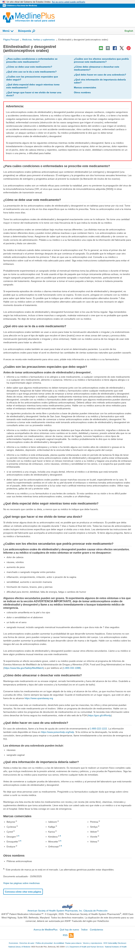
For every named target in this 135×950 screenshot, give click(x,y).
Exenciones (13, 943)
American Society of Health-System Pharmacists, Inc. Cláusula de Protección (67, 910)
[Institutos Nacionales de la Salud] (5, 5)
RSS (65, 935)
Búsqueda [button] (24, 31)
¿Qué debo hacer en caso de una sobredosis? (100, 74)
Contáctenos (96, 929)
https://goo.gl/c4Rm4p (99, 715)
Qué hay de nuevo (69, 929)
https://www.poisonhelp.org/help (57, 732)
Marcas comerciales (85, 87)
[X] (122, 48)
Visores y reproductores (92, 943)
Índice (84, 929)
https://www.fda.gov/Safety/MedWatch (23, 668)
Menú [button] (6, 30)
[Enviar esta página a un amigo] (101, 48)
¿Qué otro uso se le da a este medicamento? (31, 71)
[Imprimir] (108, 48)
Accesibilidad (59, 943)
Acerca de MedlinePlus (45, 929)
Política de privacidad (44, 943)
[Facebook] (115, 48)
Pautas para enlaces (73, 943)
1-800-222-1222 (98, 728)
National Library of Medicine (19, 947)
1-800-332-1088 (71, 668)
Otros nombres (82, 92)
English (129, 30)
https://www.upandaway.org (39, 698)
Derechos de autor (26, 943)
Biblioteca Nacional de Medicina (22, 5)
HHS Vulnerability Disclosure (114, 943)
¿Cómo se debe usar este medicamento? (29, 66)
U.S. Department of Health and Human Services (85, 947)
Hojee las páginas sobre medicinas (21, 883)
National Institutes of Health (116, 947)
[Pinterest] (128, 48)
